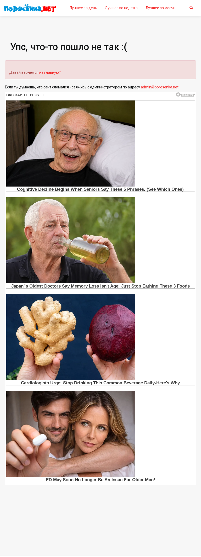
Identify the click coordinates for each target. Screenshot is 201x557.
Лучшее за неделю (121, 8)
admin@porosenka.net (159, 87)
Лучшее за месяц (161, 8)
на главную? (50, 72)
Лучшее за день (83, 8)
